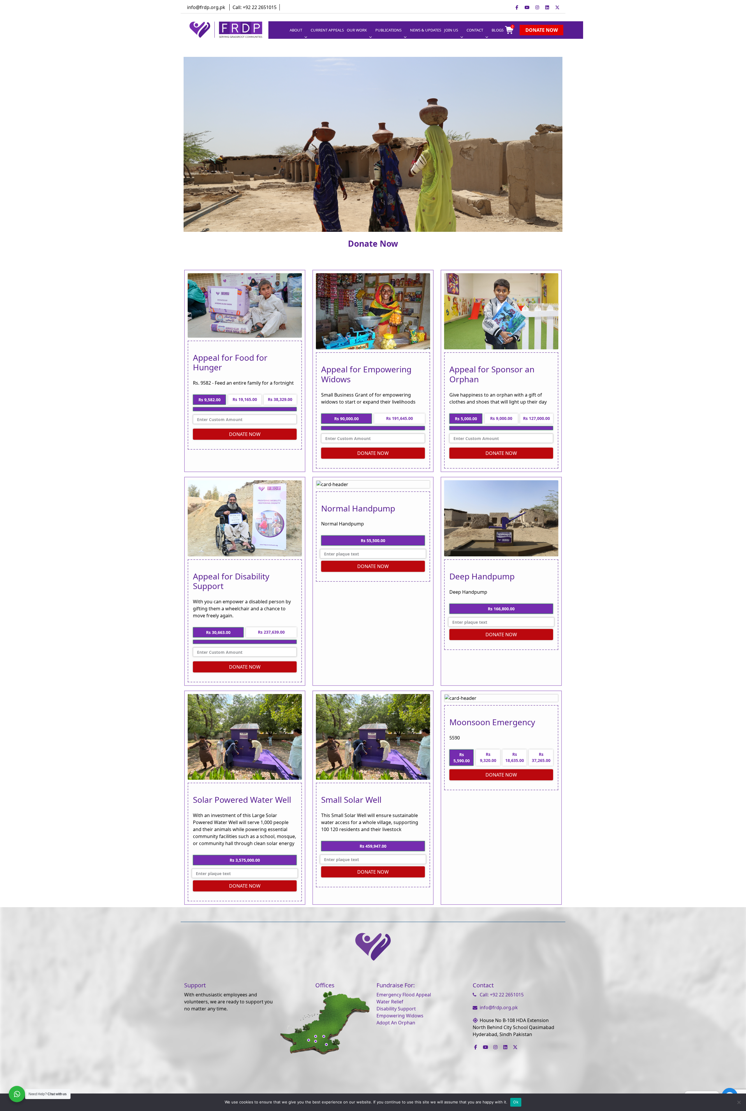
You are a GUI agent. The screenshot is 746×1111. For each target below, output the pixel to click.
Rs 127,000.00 (536, 418)
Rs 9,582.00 (209, 399)
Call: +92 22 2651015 (255, 7)
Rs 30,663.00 (218, 632)
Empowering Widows (399, 1015)
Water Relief (389, 1001)
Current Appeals (327, 30)
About (296, 30)
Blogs (498, 30)
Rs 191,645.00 (399, 418)
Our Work (357, 30)
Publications (388, 30)
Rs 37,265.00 (541, 757)
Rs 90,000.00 (346, 418)
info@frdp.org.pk (206, 7)
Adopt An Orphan (395, 1022)
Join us (451, 30)
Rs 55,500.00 (373, 540)
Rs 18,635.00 (514, 757)
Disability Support (396, 1008)
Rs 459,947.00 (373, 846)
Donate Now (541, 30)
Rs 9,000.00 (501, 418)
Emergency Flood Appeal (403, 994)
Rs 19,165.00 (245, 399)
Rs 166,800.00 (501, 608)
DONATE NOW (245, 434)
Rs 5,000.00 (466, 418)
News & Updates (425, 30)
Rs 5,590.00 (461, 757)
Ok (515, 1102)
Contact (475, 30)
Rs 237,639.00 (271, 632)
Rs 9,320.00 (488, 757)
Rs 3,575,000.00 (245, 860)
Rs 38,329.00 (280, 399)
